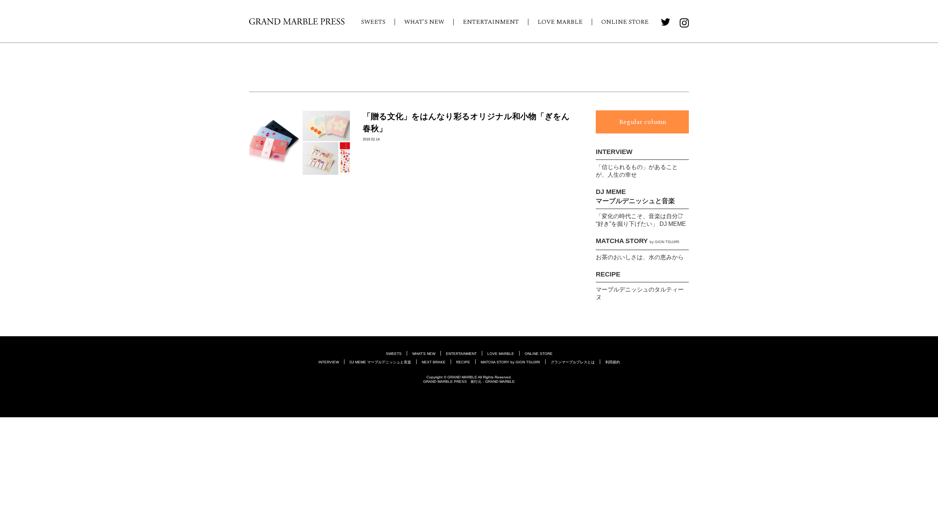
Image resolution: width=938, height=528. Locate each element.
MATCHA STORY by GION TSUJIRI (510, 362)
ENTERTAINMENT (491, 22)
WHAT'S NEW (424, 22)
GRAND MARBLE (500, 382)
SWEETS (373, 22)
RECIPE (608, 274)
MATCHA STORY (637, 241)
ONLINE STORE (625, 22)
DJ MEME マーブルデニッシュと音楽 (380, 362)
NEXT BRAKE (434, 362)
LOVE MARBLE (560, 22)
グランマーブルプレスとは (573, 362)
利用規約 (612, 362)
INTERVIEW (614, 151)
